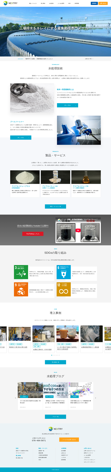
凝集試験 (41, 453)
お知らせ (63, 453)
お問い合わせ (103, 3)
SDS (69, 3)
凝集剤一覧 (41, 450)
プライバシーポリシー (89, 459)
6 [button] (59, 355)
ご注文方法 (87, 457)
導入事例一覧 (55, 362)
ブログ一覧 (55, 416)
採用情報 (77, 3)
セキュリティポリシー (89, 462)
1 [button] (51, 355)
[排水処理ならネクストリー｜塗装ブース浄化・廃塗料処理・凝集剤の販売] (10, 3)
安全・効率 (34, 346)
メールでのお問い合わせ (69, 439)
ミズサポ (63, 457)
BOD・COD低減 (49, 396)
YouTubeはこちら (33, 234)
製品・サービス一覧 (55, 206)
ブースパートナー (20, 453)
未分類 (24, 396)
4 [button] (56, 355)
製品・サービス (33, 3)
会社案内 (51, 3)
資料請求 (94, 3)
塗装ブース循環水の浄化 (22, 450)
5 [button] (57, 355)
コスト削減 (106, 344)
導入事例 (43, 3)
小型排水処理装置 (43, 455)
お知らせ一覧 (88, 58)
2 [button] (53, 355)
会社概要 (63, 450)
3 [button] (54, 355)
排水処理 (17, 344)
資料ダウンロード (88, 453)
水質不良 (10, 344)
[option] (50, 58)
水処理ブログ (64, 455)
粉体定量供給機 (43, 457)
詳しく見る (68, 105)
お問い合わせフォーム (89, 450)
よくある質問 (61, 3)
